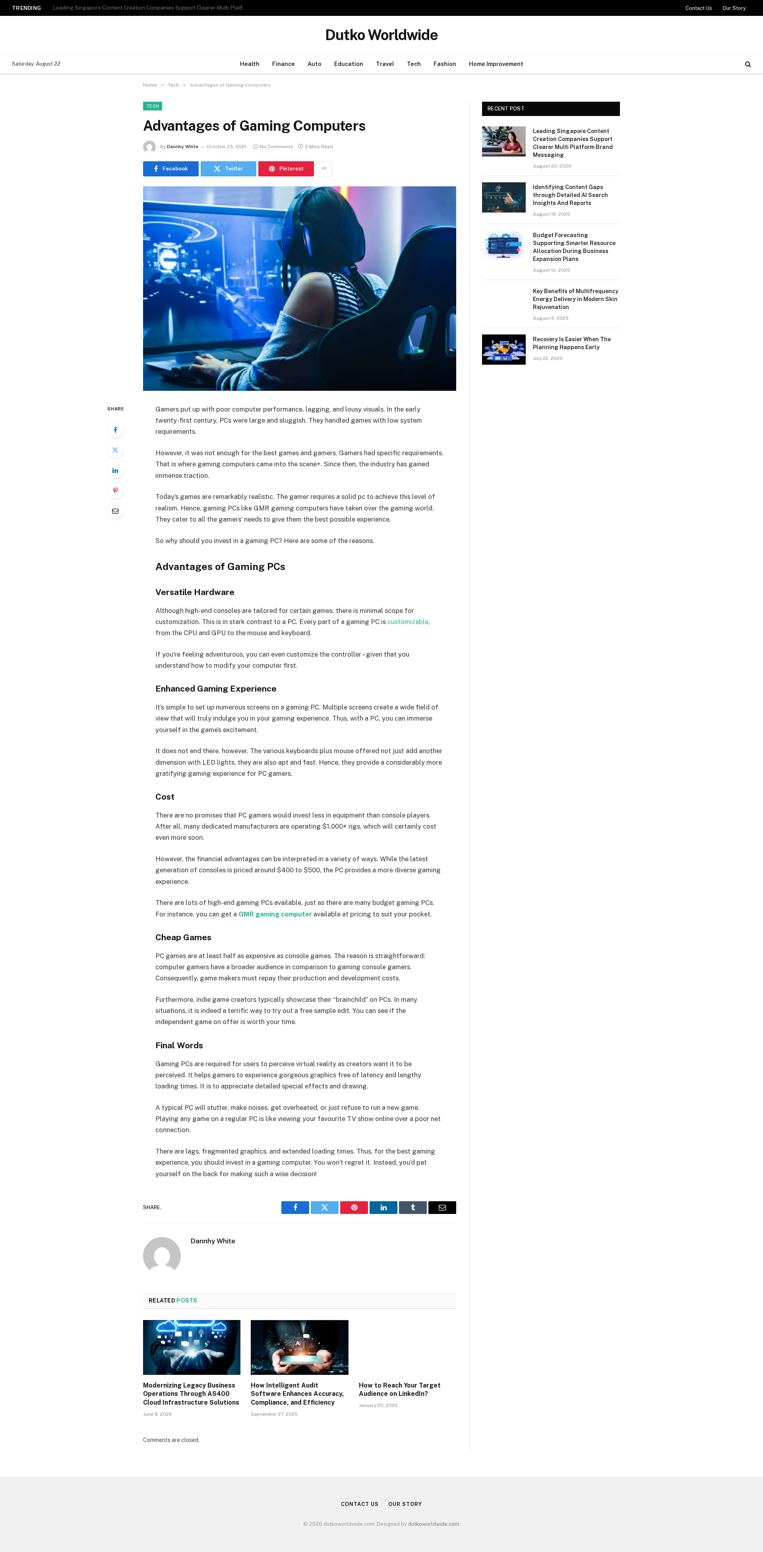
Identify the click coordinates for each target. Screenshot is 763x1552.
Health (249, 63)
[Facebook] (115, 430)
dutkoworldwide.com (433, 1524)
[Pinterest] (115, 491)
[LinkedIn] (115, 470)
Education (348, 63)
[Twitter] (115, 450)
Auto (314, 63)
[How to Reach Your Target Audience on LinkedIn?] (407, 1347)
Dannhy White (182, 146)
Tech (414, 63)
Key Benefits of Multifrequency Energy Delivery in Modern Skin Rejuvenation (575, 299)
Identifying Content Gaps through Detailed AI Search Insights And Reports (146, 7)
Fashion (445, 63)
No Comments (276, 146)
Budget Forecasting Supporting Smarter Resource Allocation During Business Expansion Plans (574, 247)
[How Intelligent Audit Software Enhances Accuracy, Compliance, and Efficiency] (299, 1347)
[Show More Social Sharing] (324, 168)
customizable (407, 622)
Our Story (734, 8)
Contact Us (699, 8)
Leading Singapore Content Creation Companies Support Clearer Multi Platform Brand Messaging (573, 143)
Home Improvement (496, 63)
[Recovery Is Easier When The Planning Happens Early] (504, 349)
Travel (385, 63)
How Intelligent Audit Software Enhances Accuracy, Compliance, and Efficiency (297, 1394)
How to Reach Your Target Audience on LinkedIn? (400, 1390)
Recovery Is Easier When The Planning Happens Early (572, 343)
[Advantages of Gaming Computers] (299, 288)
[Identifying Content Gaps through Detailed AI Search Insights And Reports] (504, 197)
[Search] (747, 64)
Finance (283, 63)
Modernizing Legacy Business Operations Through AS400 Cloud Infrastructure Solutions (191, 1394)
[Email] (115, 511)
